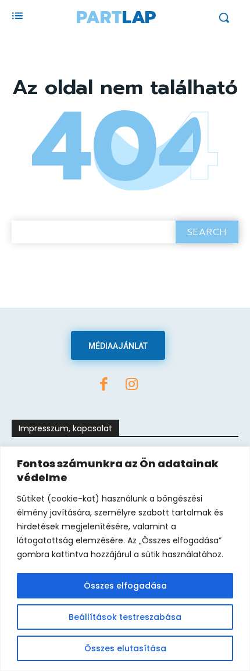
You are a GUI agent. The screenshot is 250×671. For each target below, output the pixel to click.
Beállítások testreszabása (125, 617)
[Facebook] (104, 385)
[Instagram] (132, 385)
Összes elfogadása (125, 585)
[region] (125, 558)
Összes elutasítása (125, 648)
